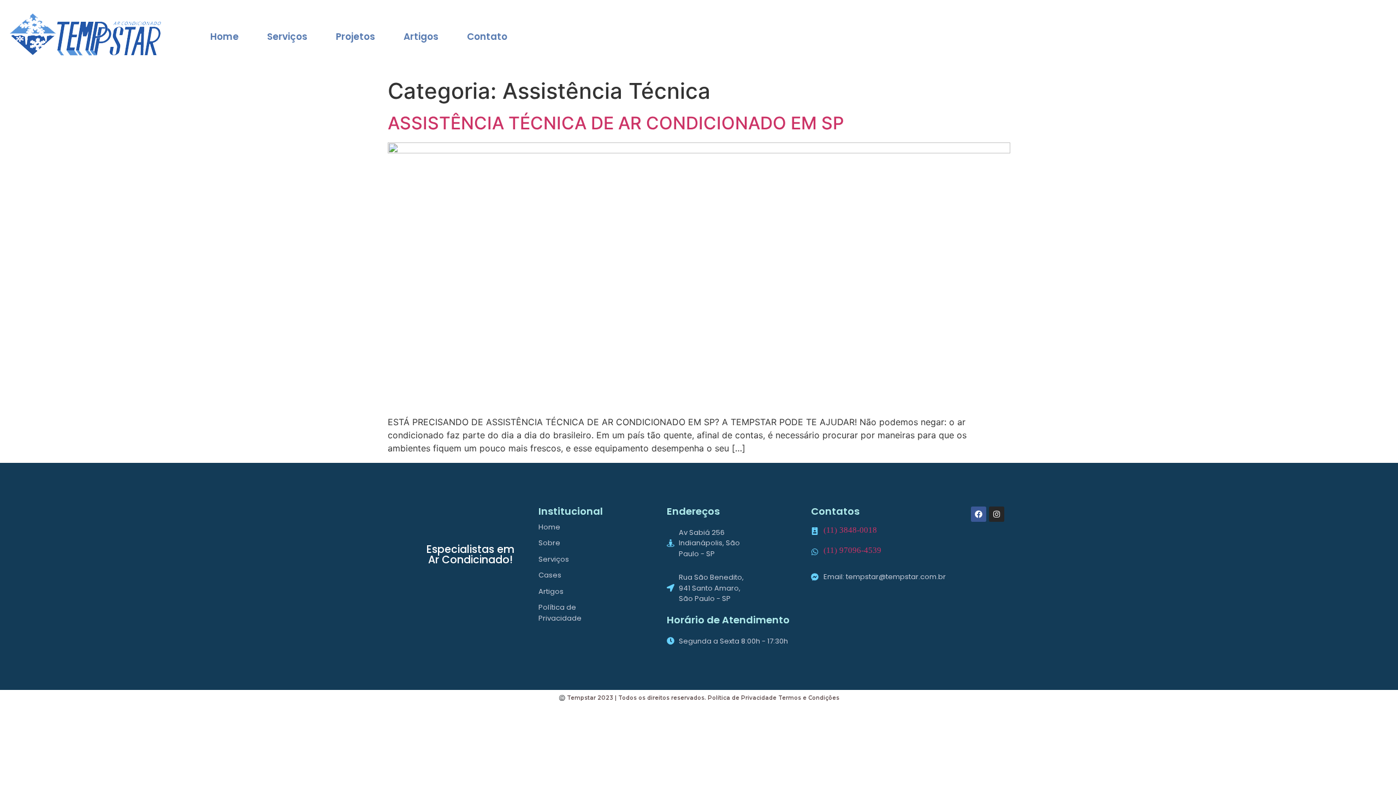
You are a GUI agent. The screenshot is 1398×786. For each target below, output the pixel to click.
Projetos (355, 36)
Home (224, 36)
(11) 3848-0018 (850, 530)
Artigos (421, 36)
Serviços (287, 36)
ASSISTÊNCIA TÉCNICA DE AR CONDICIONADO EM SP (616, 123)
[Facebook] (978, 514)
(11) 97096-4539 (852, 550)
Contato (487, 36)
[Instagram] (996, 514)
